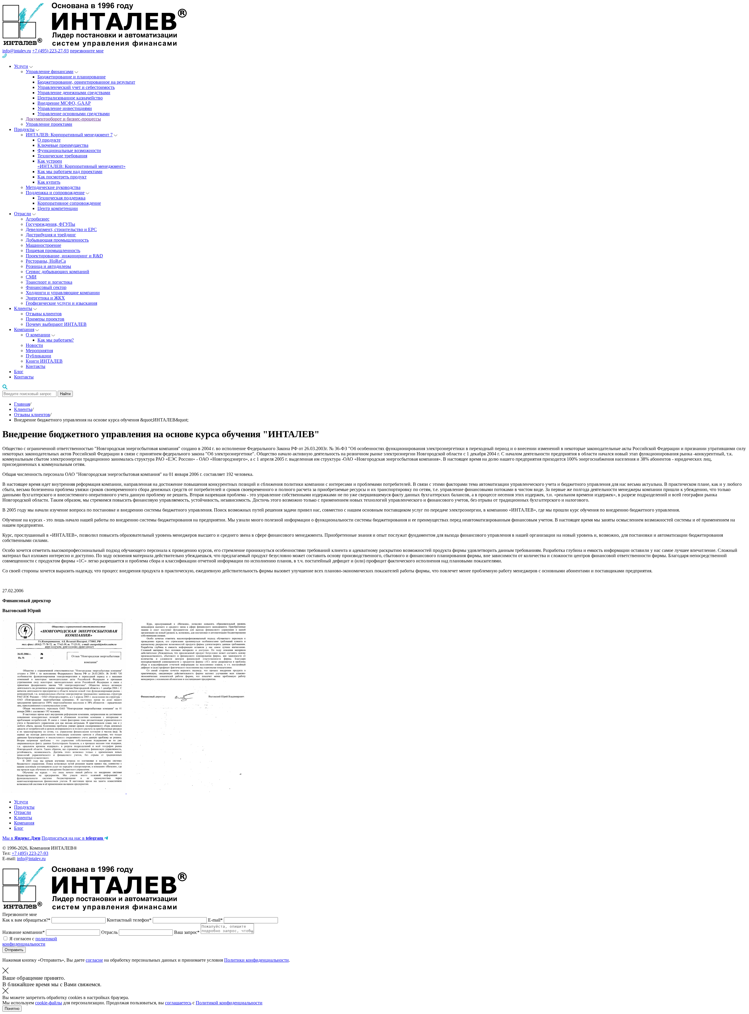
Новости (34, 345)
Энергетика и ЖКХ (45, 297)
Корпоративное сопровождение (69, 203)
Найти (65, 394)
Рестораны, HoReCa (46, 261)
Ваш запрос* (187, 932)
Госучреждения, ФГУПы (50, 224)
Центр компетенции (57, 208)
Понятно (12, 1008)
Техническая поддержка (61, 197)
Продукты (24, 129)
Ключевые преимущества (62, 145)
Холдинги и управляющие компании (63, 292)
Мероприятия (39, 350)
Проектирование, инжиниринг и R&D (64, 255)
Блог (18, 371)
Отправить (14, 950)
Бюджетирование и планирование (71, 76)
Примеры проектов (45, 318)
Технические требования (62, 155)
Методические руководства (53, 187)
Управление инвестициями (64, 108)
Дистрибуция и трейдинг (51, 234)
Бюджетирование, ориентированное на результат (86, 82)
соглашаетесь (178, 1002)
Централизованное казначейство (70, 97)
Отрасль (110, 932)
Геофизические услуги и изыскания (61, 303)
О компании (38, 334)
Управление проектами (49, 124)
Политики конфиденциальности (256, 960)
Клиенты (23, 308)
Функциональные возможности (69, 150)
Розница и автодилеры (48, 266)
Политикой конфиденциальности (229, 1002)
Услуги (21, 66)
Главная (22, 404)
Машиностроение (43, 245)
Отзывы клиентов (44, 313)
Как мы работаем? (55, 340)
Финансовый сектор (46, 287)
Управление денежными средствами (73, 92)
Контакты (35, 366)
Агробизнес (37, 218)
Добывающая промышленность (57, 239)
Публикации (38, 355)
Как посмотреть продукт (62, 176)
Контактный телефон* (130, 919)
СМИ (31, 276)
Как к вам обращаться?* (26, 919)
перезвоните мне (87, 50)
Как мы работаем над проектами (69, 171)
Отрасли (22, 213)
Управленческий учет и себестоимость (76, 87)
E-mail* (216, 919)
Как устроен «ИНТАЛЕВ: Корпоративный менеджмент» (81, 164)
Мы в (21, 838)
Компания (24, 329)
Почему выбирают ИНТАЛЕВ (56, 324)
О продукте (49, 139)
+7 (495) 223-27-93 (50, 50)
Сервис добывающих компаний (57, 271)
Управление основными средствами (73, 113)
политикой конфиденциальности (29, 941)
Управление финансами (49, 71)
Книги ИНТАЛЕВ (44, 361)
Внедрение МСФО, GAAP (64, 103)
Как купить (48, 182)
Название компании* (24, 932)
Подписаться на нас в (72, 838)
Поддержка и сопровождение (55, 192)
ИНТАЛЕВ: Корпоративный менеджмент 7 (69, 134)
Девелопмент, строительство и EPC (61, 229)
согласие (94, 960)
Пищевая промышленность (53, 250)
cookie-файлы (48, 1002)
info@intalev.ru (16, 50)
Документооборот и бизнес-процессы (63, 118)
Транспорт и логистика (49, 282)
